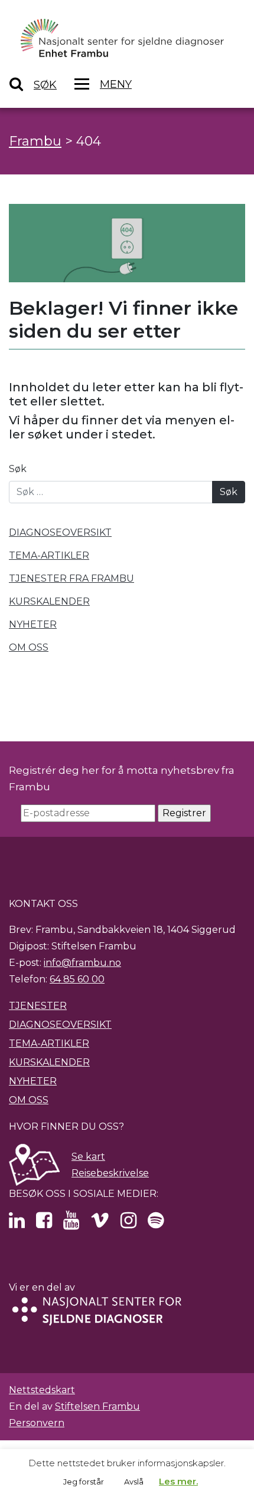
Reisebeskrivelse (110, 1173)
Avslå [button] (134, 1481)
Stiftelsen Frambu (97, 1406)
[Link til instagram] (128, 1223)
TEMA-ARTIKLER (49, 555)
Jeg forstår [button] (83, 1481)
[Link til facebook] (44, 1223)
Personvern (36, 1423)
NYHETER (33, 624)
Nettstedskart (42, 1390)
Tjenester (38, 1005)
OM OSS (28, 647)
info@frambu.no (82, 962)
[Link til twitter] (17, 1223)
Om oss (28, 1100)
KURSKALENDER (49, 601)
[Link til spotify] (156, 1223)
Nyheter (33, 1081)
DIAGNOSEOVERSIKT (60, 532)
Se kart (88, 1156)
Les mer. (178, 1481)
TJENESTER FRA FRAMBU (71, 578)
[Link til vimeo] (99, 1223)
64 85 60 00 (77, 979)
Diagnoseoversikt (60, 1024)
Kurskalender (49, 1062)
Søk (18, 468)
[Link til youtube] (71, 1223)
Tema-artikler (49, 1043)
